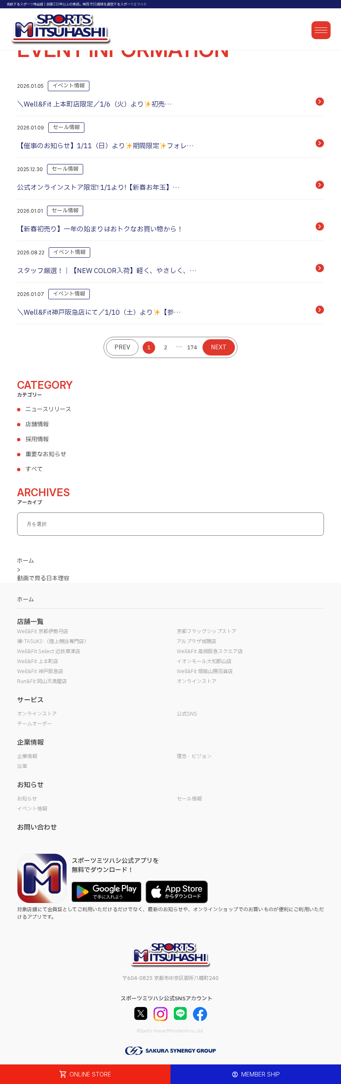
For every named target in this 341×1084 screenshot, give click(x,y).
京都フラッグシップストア (207, 631)
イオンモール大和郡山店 (204, 661)
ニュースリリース (48, 409)
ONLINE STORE (90, 1074)
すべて (34, 469)
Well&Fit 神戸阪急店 (40, 671)
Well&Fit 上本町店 (37, 661)
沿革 (22, 766)
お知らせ (27, 799)
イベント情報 (32, 809)
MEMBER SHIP (260, 1074)
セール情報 (189, 799)
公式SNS (187, 714)
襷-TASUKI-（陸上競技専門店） (53, 641)
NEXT (219, 347)
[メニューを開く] (321, 30)
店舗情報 (37, 424)
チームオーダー (34, 724)
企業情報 (27, 756)
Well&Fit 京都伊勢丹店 (42, 631)
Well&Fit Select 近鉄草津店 (48, 651)
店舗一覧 (30, 622)
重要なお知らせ (45, 454)
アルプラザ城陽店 (196, 641)
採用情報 (37, 439)
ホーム (25, 599)
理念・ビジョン (194, 756)
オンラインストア (197, 681)
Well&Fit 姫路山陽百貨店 (205, 671)
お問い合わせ (37, 828)
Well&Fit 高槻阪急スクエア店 (210, 651)
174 (192, 347)
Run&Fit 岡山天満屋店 (42, 681)
